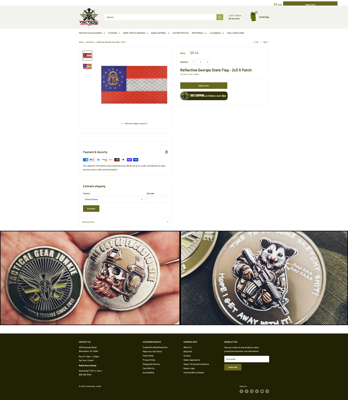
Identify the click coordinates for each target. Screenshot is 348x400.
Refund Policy (88, 222)
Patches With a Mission (194, 372)
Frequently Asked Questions (155, 347)
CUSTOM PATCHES (181, 33)
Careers (187, 355)
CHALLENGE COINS (235, 33)
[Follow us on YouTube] (262, 391)
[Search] (219, 17)
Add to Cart (204, 85)
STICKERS (112, 33)
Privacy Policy (149, 360)
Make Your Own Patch (152, 351)
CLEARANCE (215, 33)
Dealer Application (192, 360)
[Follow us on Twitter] (246, 391)
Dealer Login (189, 368)
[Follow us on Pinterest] (257, 391)
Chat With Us (148, 368)
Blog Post (188, 351)
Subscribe (232, 367)
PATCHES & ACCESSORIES (90, 33)
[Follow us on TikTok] (267, 391)
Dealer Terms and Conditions (196, 364)
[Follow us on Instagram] (252, 391)
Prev (256, 42)
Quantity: (184, 62)
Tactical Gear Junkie (189, 74)
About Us (188, 347)
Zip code (150, 193)
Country (86, 193)
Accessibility (148, 372)
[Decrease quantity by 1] (193, 62)
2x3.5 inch (90, 42)
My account (234, 18)
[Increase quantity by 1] (207, 62)
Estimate (91, 208)
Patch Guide (148, 355)
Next (265, 42)
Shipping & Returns (151, 364)
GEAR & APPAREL (159, 33)
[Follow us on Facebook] (241, 391)
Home (81, 42)
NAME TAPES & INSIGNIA (134, 33)
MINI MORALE (198, 33)
